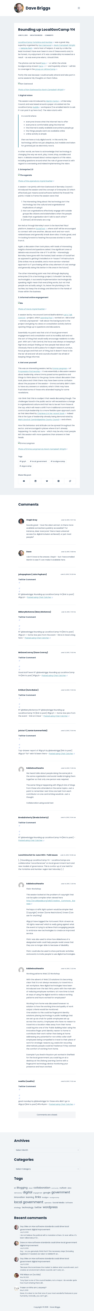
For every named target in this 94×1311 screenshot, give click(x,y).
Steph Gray (31, 520)
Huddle (36, 107)
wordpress (50, 1207)
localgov (45, 1197)
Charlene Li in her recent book (50, 413)
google (46, 1192)
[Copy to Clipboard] (70, 481)
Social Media (58, 1202)
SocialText (40, 228)
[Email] (24, 481)
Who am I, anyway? (37, 1287)
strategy (17, 1208)
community (54, 1188)
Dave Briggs (38, 8)
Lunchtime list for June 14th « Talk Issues (38, 855)
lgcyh (22, 461)
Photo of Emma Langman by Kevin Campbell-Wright (42, 449)
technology (27, 1207)
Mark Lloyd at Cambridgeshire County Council (38, 419)
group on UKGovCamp (45, 69)
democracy (18, 1193)
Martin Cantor (52, 101)
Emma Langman (59, 368)
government (60, 1192)
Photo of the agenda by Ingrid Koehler (35, 181)
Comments (49, 35)
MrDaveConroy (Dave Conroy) (33, 652)
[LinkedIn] (35, 481)
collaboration (41, 1187)
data (69, 1188)
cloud (30, 1188)
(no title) (37, 1274)
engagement (37, 1193)
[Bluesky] (47, 481)
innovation (19, 1197)
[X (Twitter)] (58, 481)
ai (15, 1188)
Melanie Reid (26, 48)
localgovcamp (58, 461)
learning (30, 1197)
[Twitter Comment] (19, 582)
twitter (38, 1207)
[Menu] (79, 8)
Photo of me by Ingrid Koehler (31, 309)
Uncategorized (36, 35)
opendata (47, 1203)
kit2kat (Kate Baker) (28, 690)
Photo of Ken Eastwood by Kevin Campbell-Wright (40, 89)
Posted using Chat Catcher (39, 597)
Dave (28, 551)
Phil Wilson (24, 1274)
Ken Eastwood (45, 45)
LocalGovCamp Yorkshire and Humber (35, 42)
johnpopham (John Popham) (32, 574)
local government (38, 461)
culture (62, 1187)
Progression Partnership (29, 371)
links (38, 1197)
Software (69, 1203)
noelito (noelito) (26, 1081)
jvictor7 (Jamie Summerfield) (32, 730)
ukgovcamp (25, 466)
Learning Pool (46, 317)
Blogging (22, 1187)
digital (27, 1192)
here (43, 63)
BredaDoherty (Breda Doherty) (33, 817)
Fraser (23, 1287)
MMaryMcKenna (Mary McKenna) (34, 612)
